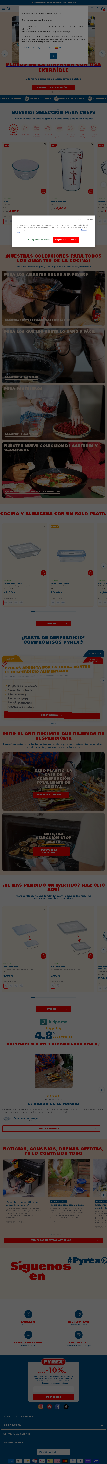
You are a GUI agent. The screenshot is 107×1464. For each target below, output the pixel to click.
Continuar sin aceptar (85, 219)
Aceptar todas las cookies (66, 240)
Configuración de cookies (39, 240)
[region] (53, 231)
